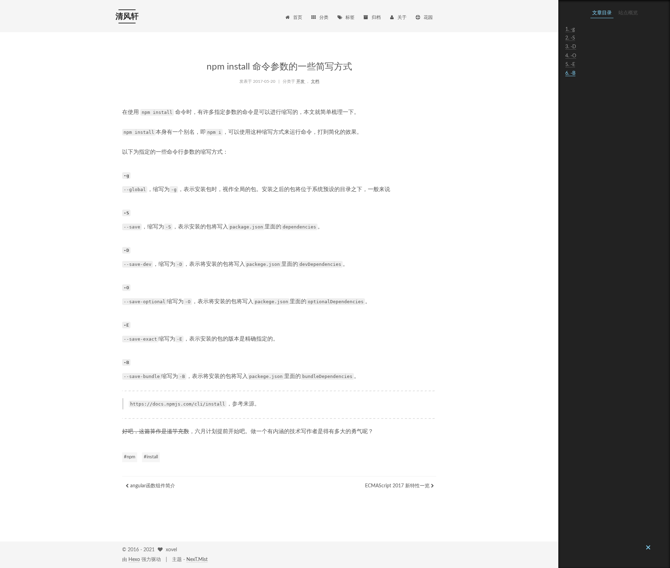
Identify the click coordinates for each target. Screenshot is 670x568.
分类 (323, 17)
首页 (297, 17)
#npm (129, 457)
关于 (402, 17)
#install (151, 457)
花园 (428, 17)
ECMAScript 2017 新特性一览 (398, 485)
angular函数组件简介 (152, 485)
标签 (350, 17)
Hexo (134, 559)
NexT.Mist (197, 559)
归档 (376, 17)
